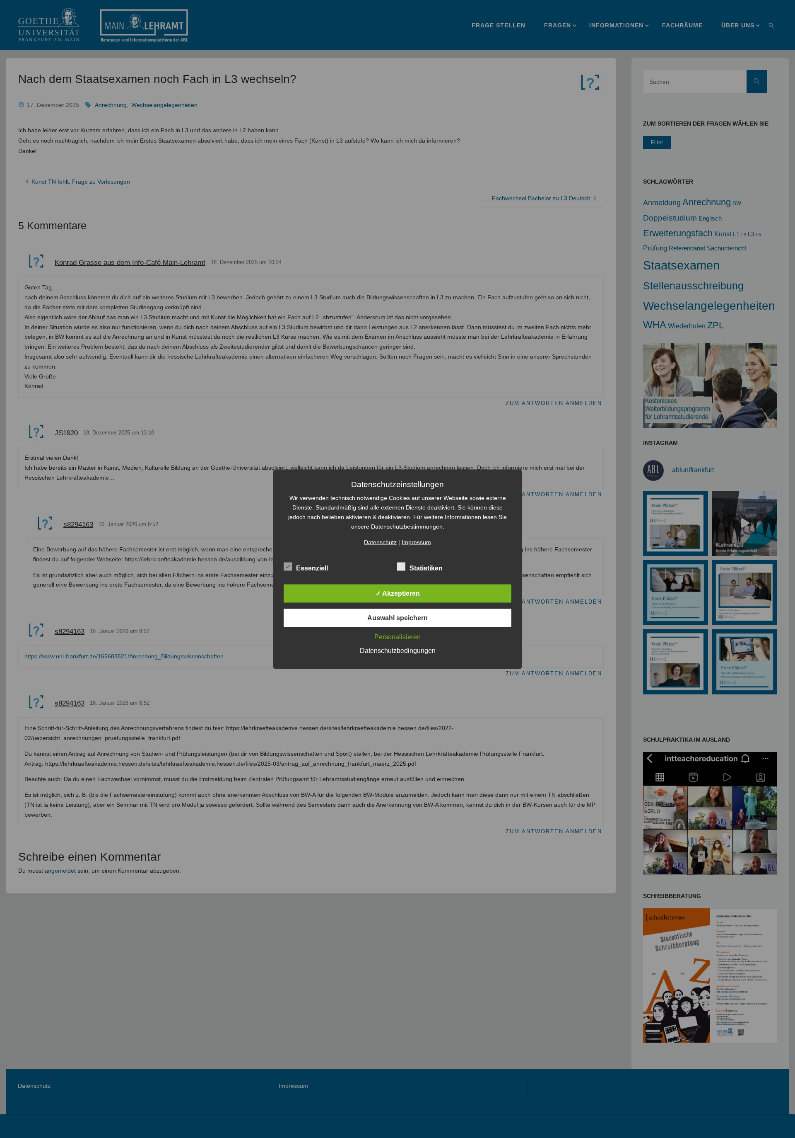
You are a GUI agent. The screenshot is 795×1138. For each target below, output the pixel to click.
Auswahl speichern (397, 617)
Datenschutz (380, 542)
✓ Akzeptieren (398, 593)
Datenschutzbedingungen (398, 650)
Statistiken (426, 567)
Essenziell (312, 567)
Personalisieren (397, 636)
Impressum (416, 542)
